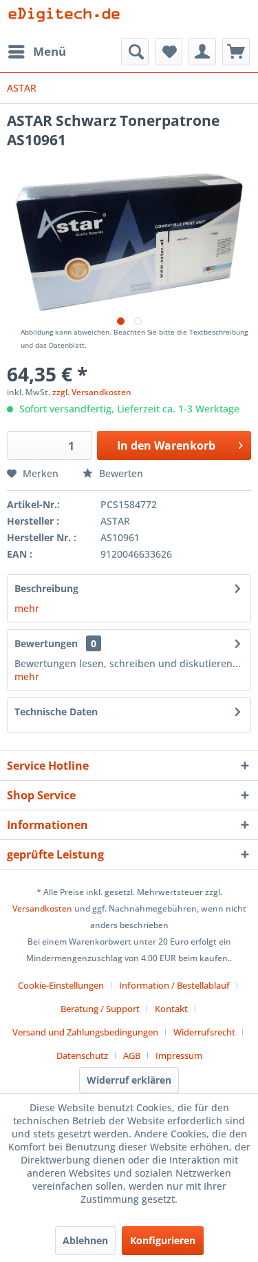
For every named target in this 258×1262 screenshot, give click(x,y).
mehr (26, 608)
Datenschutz (82, 1055)
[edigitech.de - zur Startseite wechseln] (68, 19)
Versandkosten (42, 908)
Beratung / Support (100, 1008)
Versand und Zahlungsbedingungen (85, 1032)
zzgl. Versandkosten (91, 392)
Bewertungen (46, 643)
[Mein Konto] (202, 51)
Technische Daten (56, 711)
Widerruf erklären (129, 1079)
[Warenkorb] (236, 51)
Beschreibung (46, 588)
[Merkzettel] (168, 51)
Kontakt (171, 1008)
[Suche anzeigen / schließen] (135, 51)
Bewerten (119, 473)
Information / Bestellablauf (174, 985)
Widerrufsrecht (204, 1032)
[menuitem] (36, 51)
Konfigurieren (162, 1240)
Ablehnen (85, 1240)
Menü (49, 51)
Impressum (178, 1055)
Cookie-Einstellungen (61, 985)
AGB (131, 1055)
